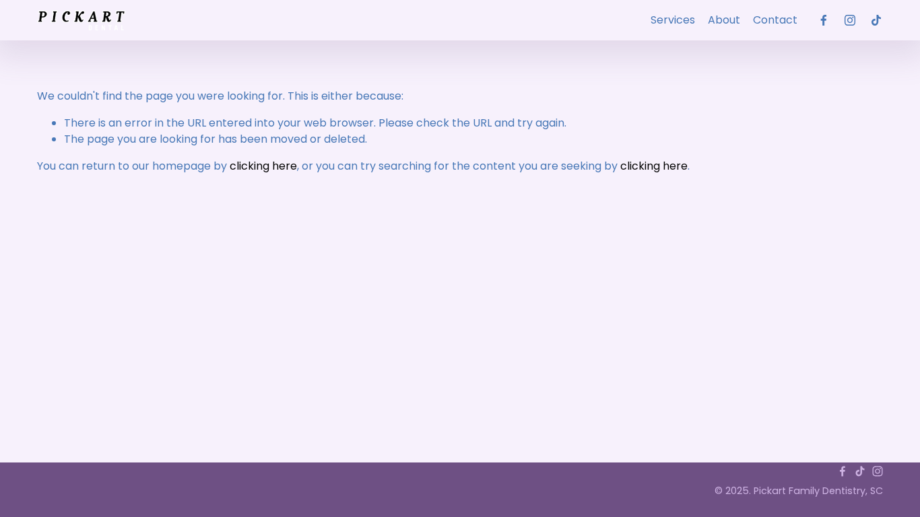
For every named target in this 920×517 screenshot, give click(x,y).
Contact (775, 20)
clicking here (263, 166)
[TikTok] (876, 20)
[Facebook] (823, 20)
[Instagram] (850, 20)
